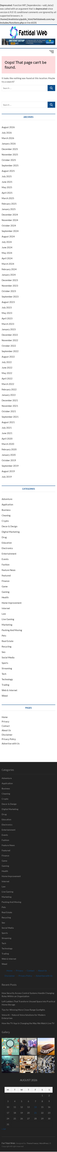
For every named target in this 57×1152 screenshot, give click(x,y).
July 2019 (7, 476)
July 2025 (7, 176)
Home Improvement (12, 602)
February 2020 (9, 449)
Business (6, 510)
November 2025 (10, 154)
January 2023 (9, 329)
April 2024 (7, 258)
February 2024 (9, 269)
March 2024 (8, 263)
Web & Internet (9, 690)
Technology (7, 679)
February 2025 (9, 203)
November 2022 (10, 340)
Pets (4, 635)
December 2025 (10, 149)
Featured (6, 575)
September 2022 (10, 351)
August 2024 (8, 236)
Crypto (5, 520)
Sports (5, 663)
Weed (5, 695)
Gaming (5, 591)
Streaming (7, 668)
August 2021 (8, 422)
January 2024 (9, 274)
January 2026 (9, 143)
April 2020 (7, 438)
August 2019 (8, 471)
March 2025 (8, 198)
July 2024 (7, 242)
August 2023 (8, 302)
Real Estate (7, 641)
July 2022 (7, 362)
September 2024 (10, 231)
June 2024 (7, 247)
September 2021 (10, 416)
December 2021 (10, 400)
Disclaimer (7, 734)
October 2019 (9, 460)
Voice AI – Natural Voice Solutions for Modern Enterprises (23, 1016)
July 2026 (7, 132)
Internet (6, 608)
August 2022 (8, 356)
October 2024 (9, 225)
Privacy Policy (9, 739)
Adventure (7, 499)
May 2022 (7, 373)
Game (5, 586)
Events (5, 559)
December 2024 (10, 214)
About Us (6, 730)
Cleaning (6, 515)
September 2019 (10, 465)
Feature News (9, 570)
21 (35, 1112)
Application (7, 504)
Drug (4, 537)
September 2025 (10, 165)
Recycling (6, 646)
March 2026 (8, 138)
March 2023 (8, 323)
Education (7, 542)
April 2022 (7, 378)
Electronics (7, 548)
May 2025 (7, 187)
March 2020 (8, 444)
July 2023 (7, 307)
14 (35, 1107)
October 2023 (9, 291)
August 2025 (8, 171)
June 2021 (7, 433)
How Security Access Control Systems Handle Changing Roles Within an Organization (28, 995)
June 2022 (7, 367)
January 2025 (9, 209)
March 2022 (8, 384)
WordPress (43, 1143)
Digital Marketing (11, 531)
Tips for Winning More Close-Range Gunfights (23, 1009)
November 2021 (10, 405)
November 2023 (10, 285)
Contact (6, 725)
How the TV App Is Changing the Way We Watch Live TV (28, 1023)
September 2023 (10, 296)
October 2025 (9, 160)
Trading (5, 684)
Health (5, 597)
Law (4, 613)
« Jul (4, 1129)
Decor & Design (9, 526)
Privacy (5, 721)
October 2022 (9, 345)
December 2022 (10, 334)
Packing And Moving (12, 630)
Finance (5, 581)
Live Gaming (8, 619)
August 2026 (8, 127)
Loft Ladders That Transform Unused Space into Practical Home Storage (28, 1003)
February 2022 (9, 389)
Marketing (7, 624)
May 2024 (7, 252)
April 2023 (7, 318)
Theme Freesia (32, 1143)
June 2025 (7, 181)
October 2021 (9, 411)
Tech (4, 673)
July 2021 (7, 427)
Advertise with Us (11, 743)
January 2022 (9, 395)
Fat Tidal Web (8, 1143)
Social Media (8, 657)
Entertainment (9, 553)
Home (5, 717)
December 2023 (10, 280)
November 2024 (10, 220)
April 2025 (7, 192)
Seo (3, 652)
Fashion (5, 564)
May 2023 (7, 313)
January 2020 (9, 454)
